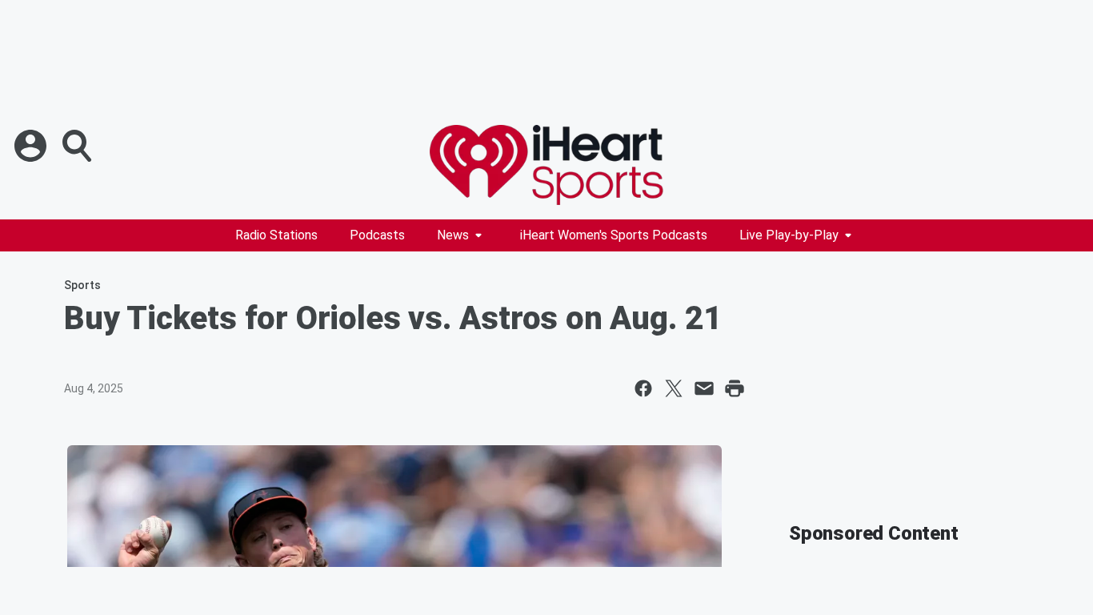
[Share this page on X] (674, 388)
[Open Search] (78, 146)
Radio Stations (276, 235)
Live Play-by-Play (789, 235)
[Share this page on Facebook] (643, 388)
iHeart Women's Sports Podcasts (613, 235)
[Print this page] (734, 388)
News (453, 235)
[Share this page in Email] (704, 388)
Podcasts (377, 235)
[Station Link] (546, 165)
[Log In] (32, 146)
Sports (82, 285)
